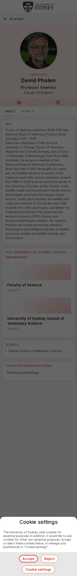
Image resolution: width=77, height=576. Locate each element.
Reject (49, 559)
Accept (28, 559)
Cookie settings (38, 569)
